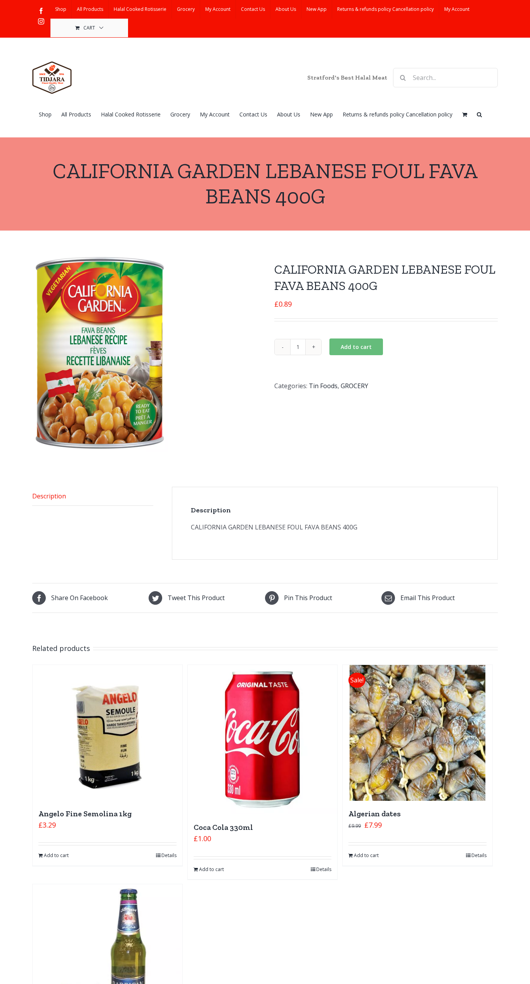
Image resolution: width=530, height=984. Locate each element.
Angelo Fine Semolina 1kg (85, 813)
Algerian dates (374, 813)
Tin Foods (323, 386)
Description (49, 496)
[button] (479, 113)
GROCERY (354, 386)
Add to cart (356, 347)
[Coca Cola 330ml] (263, 740)
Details (169, 855)
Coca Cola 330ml (223, 827)
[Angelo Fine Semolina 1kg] (107, 733)
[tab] (92, 496)
